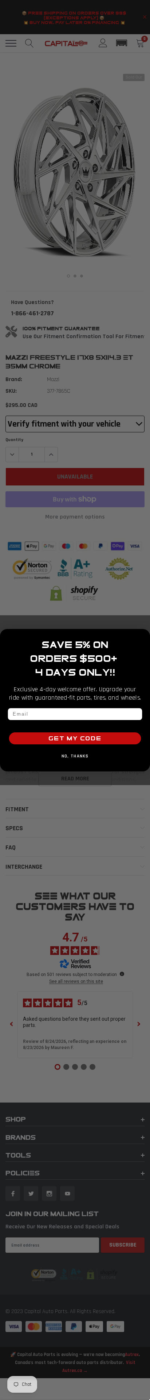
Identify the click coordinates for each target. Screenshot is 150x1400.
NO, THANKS (75, 756)
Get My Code (75, 738)
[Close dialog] (143, 635)
